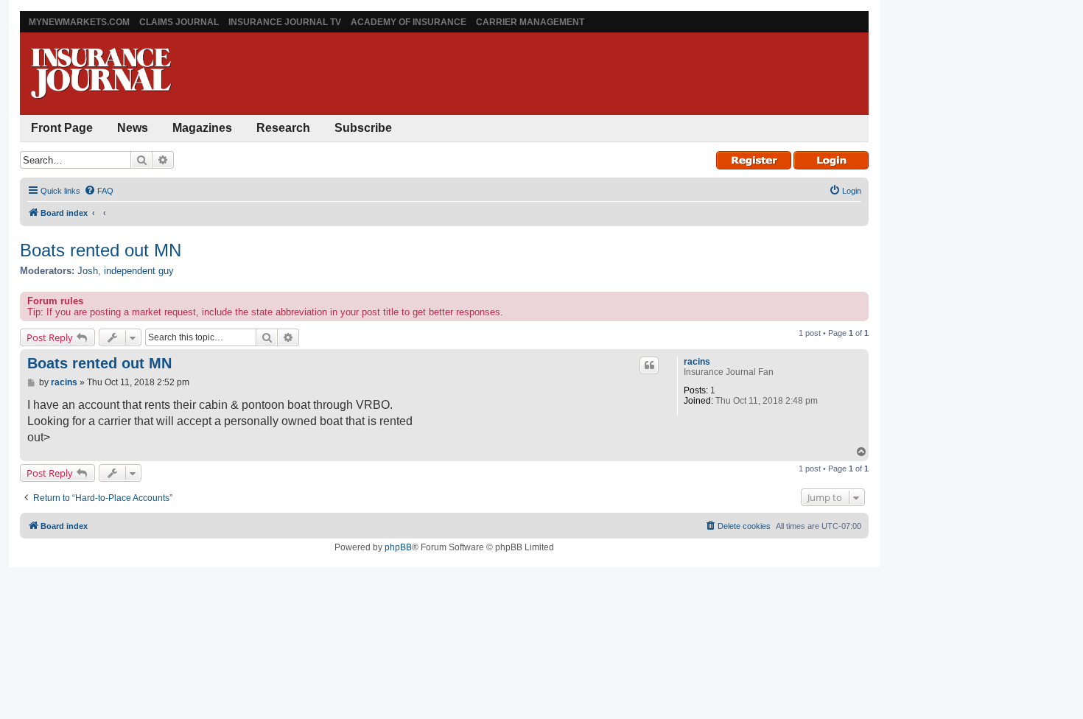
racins (697, 362)
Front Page (62, 128)
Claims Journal (179, 22)
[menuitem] (98, 191)
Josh (87, 270)
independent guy (139, 270)
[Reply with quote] (649, 365)
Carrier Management (530, 22)
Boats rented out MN (100, 250)
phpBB (398, 547)
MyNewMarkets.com (79, 22)
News (132, 128)
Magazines (202, 128)
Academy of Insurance (408, 22)
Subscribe (363, 128)
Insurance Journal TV (284, 22)
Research (283, 128)
